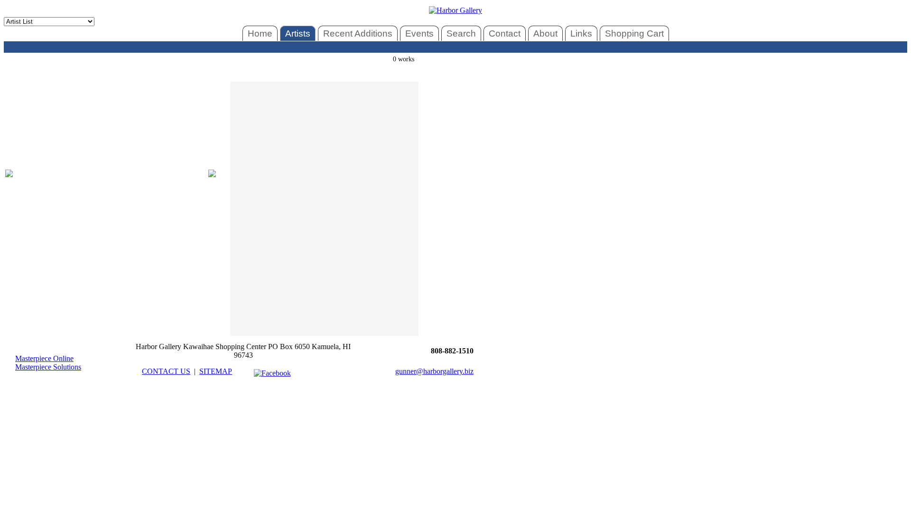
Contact (505, 33)
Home (260, 33)
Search (461, 33)
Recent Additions (357, 33)
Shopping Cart (634, 33)
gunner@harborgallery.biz (434, 371)
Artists (297, 33)
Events (419, 33)
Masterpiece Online (44, 358)
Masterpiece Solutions (48, 367)
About (545, 33)
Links (581, 33)
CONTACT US (166, 371)
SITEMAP (215, 371)
